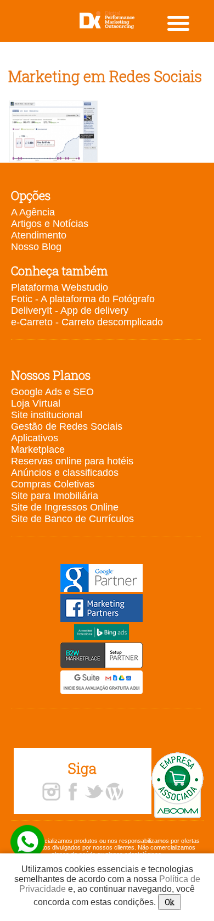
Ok (169, 902)
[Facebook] (72, 792)
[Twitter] (94, 792)
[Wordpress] (114, 792)
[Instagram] (51, 792)
